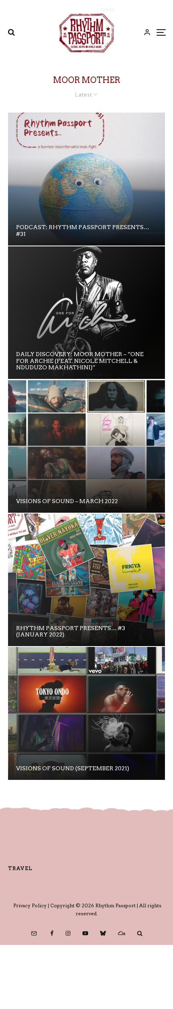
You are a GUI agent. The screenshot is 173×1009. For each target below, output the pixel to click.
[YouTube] (85, 933)
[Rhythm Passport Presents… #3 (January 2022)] (86, 580)
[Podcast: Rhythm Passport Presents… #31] (86, 179)
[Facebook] (52, 933)
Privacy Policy (30, 905)
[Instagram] (68, 933)
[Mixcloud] (121, 933)
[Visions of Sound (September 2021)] (86, 713)
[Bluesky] (103, 933)
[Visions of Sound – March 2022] (86, 446)
